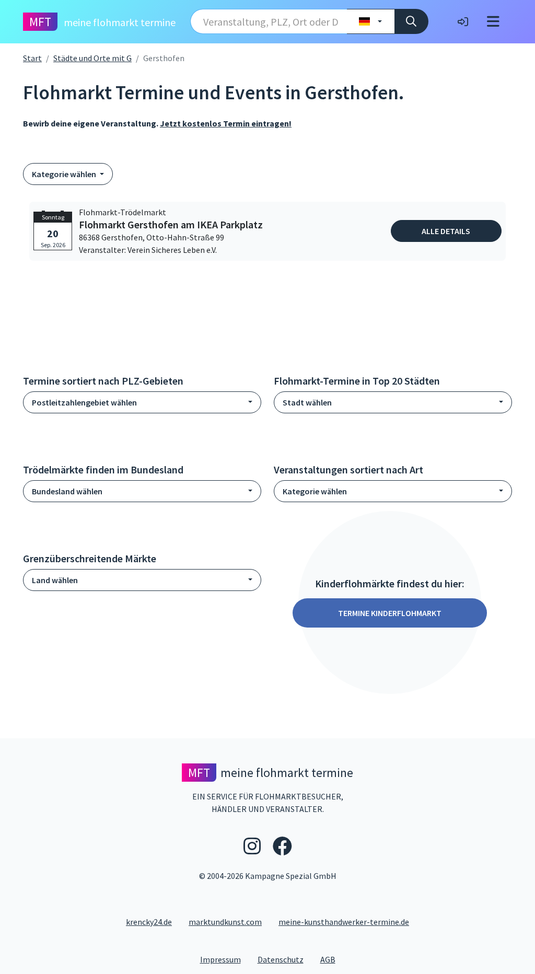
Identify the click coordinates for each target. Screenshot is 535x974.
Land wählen (55, 580)
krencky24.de (149, 922)
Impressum (224, 959)
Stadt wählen (307, 402)
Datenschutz (285, 959)
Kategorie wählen (65, 174)
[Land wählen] (370, 21)
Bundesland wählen (67, 491)
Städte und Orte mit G (92, 58)
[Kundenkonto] (463, 21)
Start (32, 58)
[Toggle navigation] (493, 22)
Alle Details (446, 231)
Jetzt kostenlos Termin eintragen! (226, 123)
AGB (332, 959)
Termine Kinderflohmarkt (389, 613)
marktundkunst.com (225, 922)
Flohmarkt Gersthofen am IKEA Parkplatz (171, 224)
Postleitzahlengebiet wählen (84, 402)
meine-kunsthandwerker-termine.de (343, 922)
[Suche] (411, 21)
